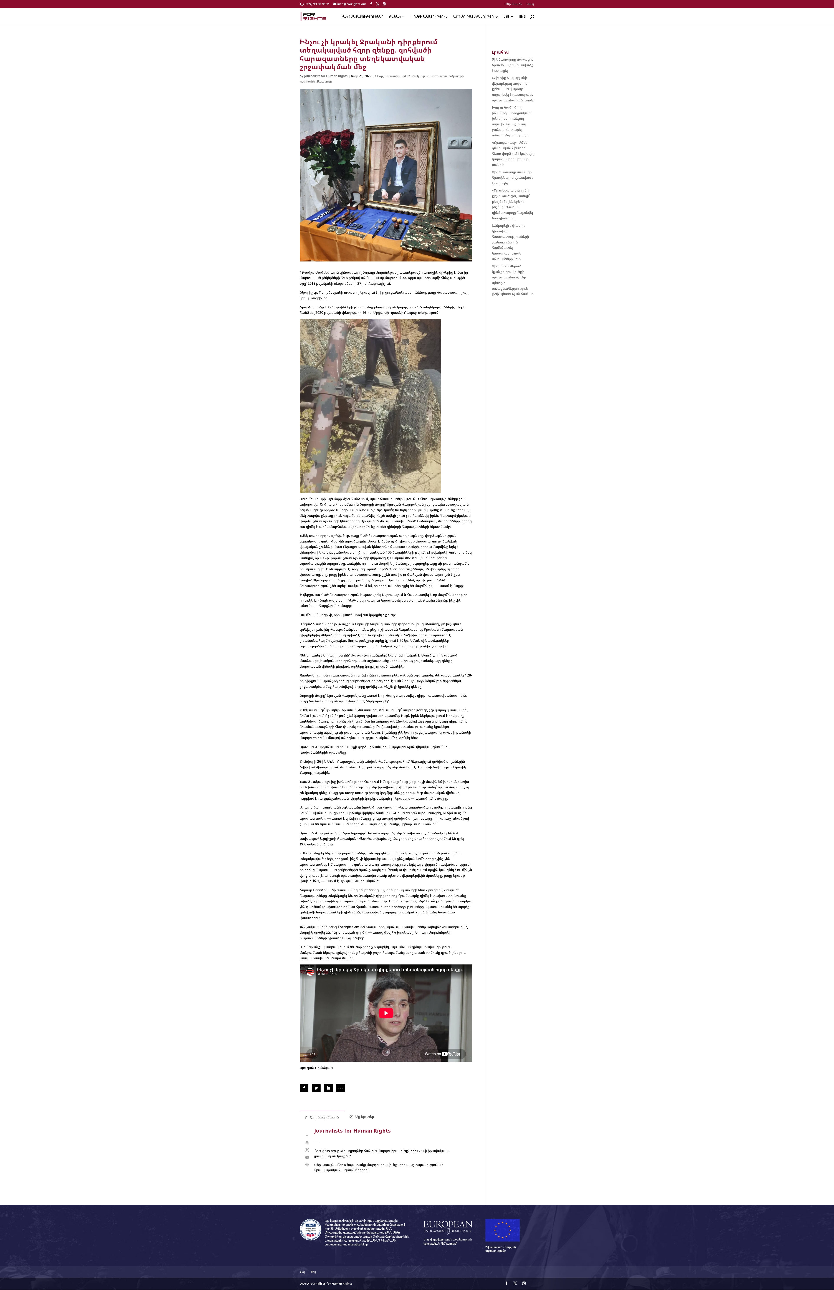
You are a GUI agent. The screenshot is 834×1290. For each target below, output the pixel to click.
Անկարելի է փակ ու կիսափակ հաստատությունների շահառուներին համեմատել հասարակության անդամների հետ (510, 242)
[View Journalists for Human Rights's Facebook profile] (307, 1135)
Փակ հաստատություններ (362, 16)
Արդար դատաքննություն (475, 16)
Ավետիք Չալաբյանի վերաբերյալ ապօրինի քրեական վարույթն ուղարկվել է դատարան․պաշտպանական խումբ (513, 88)
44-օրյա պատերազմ (390, 76)
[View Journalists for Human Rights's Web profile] (307, 1165)
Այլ (506, 16)
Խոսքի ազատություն (429, 16)
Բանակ (395, 16)
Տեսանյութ (324, 81)
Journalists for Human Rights (326, 76)
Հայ (302, 1272)
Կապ (530, 4)
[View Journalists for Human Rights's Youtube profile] (307, 1157)
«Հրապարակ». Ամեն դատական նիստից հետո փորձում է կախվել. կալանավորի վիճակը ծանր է (513, 153)
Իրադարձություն (434, 76)
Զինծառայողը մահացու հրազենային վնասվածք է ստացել (513, 65)
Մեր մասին (513, 4)
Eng (522, 16)
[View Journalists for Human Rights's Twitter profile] (307, 1150)
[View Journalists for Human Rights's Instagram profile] (307, 1143)
